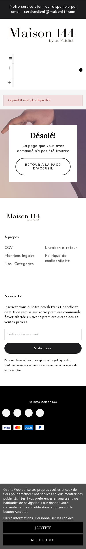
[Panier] (81, 69)
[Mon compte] (73, 70)
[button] (65, 70)
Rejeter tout (43, 540)
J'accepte (43, 527)
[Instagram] (17, 413)
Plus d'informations (18, 518)
